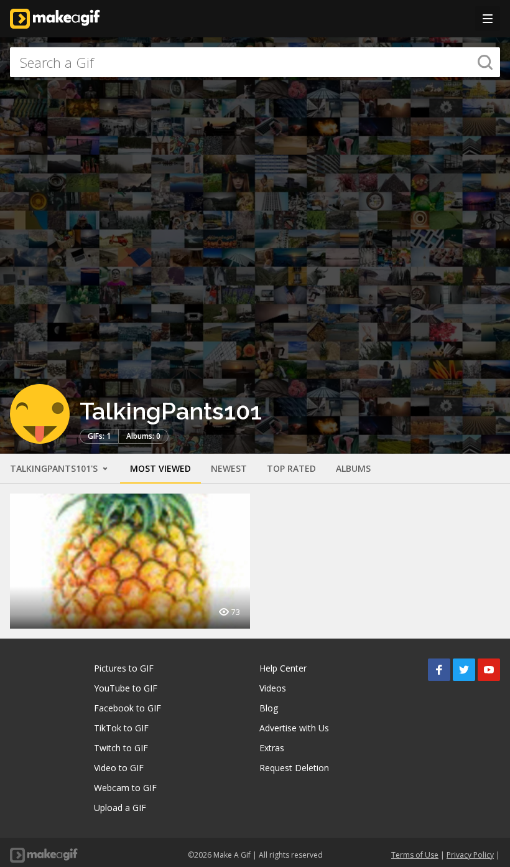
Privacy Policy (470, 855)
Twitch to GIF (121, 748)
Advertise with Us (294, 728)
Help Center (283, 668)
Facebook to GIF (127, 708)
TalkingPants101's (55, 468)
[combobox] (255, 62)
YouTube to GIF (125, 688)
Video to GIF (119, 768)
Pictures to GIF (124, 668)
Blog (268, 708)
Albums (353, 468)
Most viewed (160, 468)
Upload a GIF (120, 807)
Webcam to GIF (125, 788)
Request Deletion (294, 768)
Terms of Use (414, 855)
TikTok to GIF (121, 728)
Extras (271, 748)
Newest (229, 468)
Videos (272, 688)
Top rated (291, 468)
